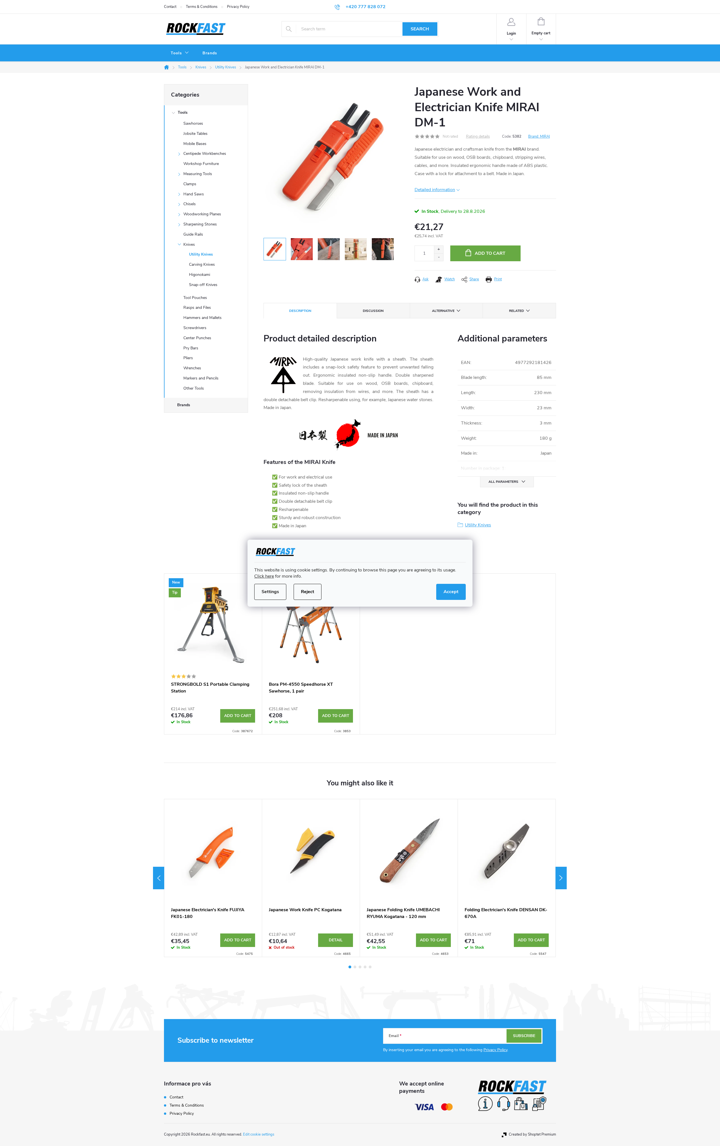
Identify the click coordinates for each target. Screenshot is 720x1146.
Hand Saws (193, 194)
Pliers (188, 358)
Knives (189, 244)
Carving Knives (202, 264)
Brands (183, 405)
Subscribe (524, 1035)
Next (561, 878)
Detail (336, 940)
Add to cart (490, 253)
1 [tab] (349, 967)
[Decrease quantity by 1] (438, 257)
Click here (264, 576)
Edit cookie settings (258, 1134)
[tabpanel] (213, 654)
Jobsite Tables (195, 133)
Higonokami (199, 274)
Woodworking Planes (202, 214)
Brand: (539, 136)
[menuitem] (180, 53)
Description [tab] (300, 311)
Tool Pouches (195, 297)
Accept (451, 592)
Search (420, 29)
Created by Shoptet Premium (532, 1134)
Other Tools (193, 388)
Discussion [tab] (373, 311)
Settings (270, 592)
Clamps (189, 184)
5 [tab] (370, 967)
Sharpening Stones (200, 224)
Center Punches (197, 338)
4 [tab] (365, 967)
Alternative (443, 311)
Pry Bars (190, 348)
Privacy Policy (238, 6)
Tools (183, 112)
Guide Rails (193, 234)
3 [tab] (360, 967)
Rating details (478, 136)
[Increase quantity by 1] (438, 249)
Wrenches (192, 368)
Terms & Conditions (201, 6)
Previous (158, 878)
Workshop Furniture (201, 163)
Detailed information (435, 190)
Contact (170, 6)
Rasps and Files (197, 307)
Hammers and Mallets (202, 317)
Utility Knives (201, 254)
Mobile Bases (194, 143)
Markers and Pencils (201, 378)
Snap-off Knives (203, 284)
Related (516, 311)
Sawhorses (193, 123)
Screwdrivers (194, 327)
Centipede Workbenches (204, 153)
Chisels (189, 204)
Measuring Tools (197, 174)
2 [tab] (355, 967)
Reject (307, 592)
